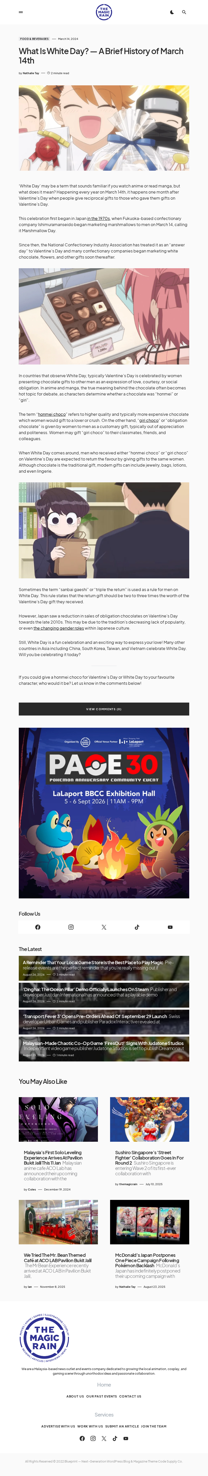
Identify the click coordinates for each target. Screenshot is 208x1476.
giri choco (149, 420)
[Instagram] (70, 927)
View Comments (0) (104, 709)
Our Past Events (101, 1396)
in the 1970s (98, 218)
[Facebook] (37, 927)
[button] (21, 12)
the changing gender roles (58, 628)
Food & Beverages (34, 38)
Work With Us (90, 1426)
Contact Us (130, 1396)
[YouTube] (170, 927)
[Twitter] (104, 927)
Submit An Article (122, 1426)
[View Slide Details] (104, 813)
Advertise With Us (58, 1426)
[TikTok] (136, 927)
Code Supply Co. (170, 1461)
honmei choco (52, 414)
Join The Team (154, 1426)
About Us (75, 1396)
